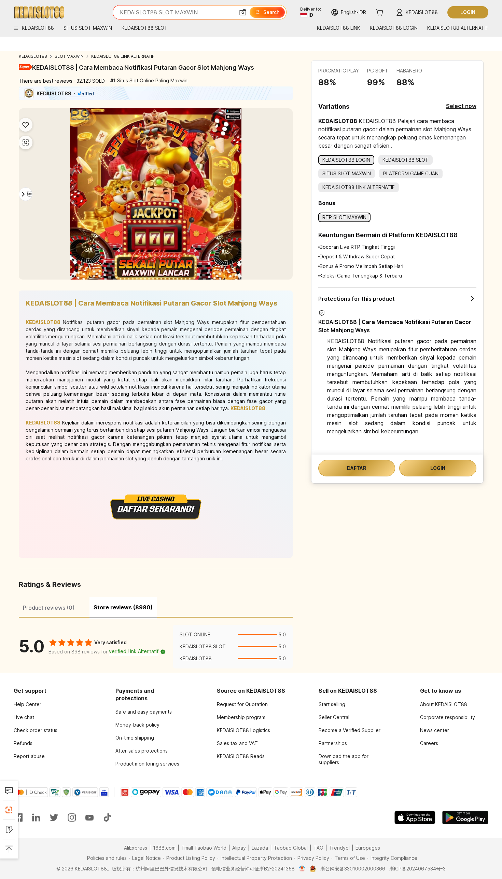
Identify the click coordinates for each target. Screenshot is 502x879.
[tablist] (156, 607)
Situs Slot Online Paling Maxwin (148, 80)
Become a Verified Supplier (349, 730)
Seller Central (334, 717)
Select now (461, 106)
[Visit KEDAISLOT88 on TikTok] (107, 817)
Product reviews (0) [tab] (48, 607)
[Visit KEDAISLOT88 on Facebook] (18, 817)
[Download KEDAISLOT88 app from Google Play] (465, 817)
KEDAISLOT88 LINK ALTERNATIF (122, 56)
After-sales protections (141, 751)
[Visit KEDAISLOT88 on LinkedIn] (36, 817)
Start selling (332, 704)
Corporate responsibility (447, 717)
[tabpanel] (156, 646)
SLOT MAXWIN (69, 56)
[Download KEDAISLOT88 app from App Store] (414, 817)
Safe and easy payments (143, 712)
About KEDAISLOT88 (443, 704)
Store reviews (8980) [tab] (123, 607)
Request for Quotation (242, 704)
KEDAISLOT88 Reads (241, 756)
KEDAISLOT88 (33, 56)
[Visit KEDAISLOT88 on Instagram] (71, 817)
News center (434, 730)
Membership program (241, 717)
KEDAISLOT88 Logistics (243, 730)
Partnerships (333, 743)
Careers (429, 743)
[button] (243, 12)
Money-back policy (137, 725)
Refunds (23, 743)
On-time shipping (134, 738)
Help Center (27, 704)
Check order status (35, 730)
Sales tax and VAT (237, 743)
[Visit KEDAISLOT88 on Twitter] (54, 817)
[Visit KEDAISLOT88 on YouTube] (89, 817)
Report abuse (29, 756)
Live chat (24, 717)
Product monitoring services (147, 764)
